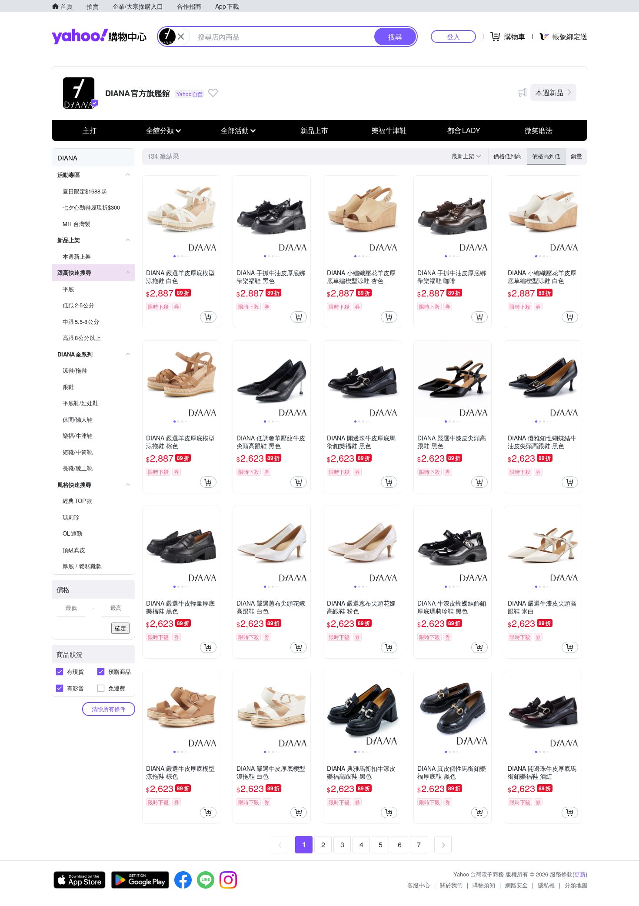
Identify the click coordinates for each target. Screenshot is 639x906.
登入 (453, 36)
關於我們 (451, 885)
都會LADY (463, 130)
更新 (580, 874)
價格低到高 (507, 156)
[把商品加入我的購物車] (208, 317)
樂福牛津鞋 (389, 130)
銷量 (576, 156)
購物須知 (484, 885)
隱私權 (546, 885)
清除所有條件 (109, 709)
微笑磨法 (538, 130)
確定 (120, 628)
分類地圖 (576, 885)
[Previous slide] (148, 214)
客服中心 (418, 885)
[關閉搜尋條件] (181, 36)
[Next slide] (214, 214)
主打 (90, 130)
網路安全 (516, 885)
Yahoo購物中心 (99, 36)
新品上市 (314, 130)
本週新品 (549, 92)
